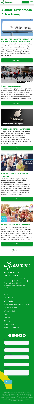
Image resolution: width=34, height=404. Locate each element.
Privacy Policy (9, 324)
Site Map (7, 321)
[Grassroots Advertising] (7, 2)
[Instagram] (13, 335)
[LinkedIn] (20, 335)
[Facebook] (9, 335)
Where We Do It (9, 311)
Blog (5, 314)
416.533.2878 (12, 275)
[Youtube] (24, 335)
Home (6, 294)
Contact (7, 317)
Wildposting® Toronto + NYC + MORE (17, 304)
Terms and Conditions (12, 327)
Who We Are (8, 298)
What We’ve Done (10, 308)
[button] (17, 335)
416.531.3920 (14, 272)
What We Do (8, 301)
